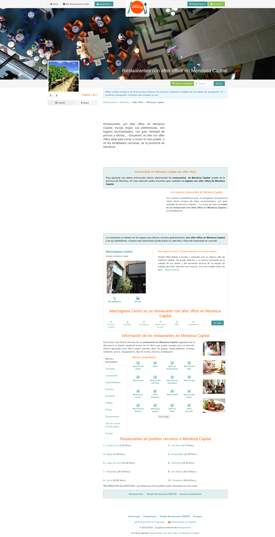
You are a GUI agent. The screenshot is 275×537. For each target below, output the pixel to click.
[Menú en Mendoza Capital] (155, 363)
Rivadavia (178, 480)
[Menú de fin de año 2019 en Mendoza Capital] (138, 391)
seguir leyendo (172, 269)
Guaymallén (177, 454)
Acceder (217, 4)
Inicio (55, 4)
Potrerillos (112, 471)
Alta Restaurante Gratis (77, 4)
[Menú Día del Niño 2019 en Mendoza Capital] (189, 363)
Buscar (219, 83)
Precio (108, 409)
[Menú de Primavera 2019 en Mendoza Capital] (155, 391)
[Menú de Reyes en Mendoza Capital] (172, 405)
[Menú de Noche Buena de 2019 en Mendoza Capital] (172, 363)
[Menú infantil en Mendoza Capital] (172, 391)
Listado (61, 102)
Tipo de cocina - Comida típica (113, 425)
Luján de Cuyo (114, 463)
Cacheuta (176, 463)
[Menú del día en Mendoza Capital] (189, 377)
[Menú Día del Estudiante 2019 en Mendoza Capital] (172, 377)
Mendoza (124, 102)
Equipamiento (112, 416)
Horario (109, 433)
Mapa (85, 102)
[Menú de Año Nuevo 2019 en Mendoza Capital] (189, 391)
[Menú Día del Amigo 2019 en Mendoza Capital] (138, 363)
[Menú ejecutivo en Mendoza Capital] (189, 405)
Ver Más (217, 323)
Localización (111, 375)
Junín (109, 480)
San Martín (177, 471)
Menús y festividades (111, 360)
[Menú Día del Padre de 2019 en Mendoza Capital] (155, 377)
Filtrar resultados (183, 83)
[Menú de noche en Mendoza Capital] (138, 377)
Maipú (110, 454)
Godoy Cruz (113, 445)
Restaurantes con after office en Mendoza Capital (174, 533)
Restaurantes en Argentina (151, 522)
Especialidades (112, 382)
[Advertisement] (161, 114)
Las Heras (176, 445)
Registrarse (197, 4)
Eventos (109, 389)
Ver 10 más (164, 417)
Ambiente (110, 396)
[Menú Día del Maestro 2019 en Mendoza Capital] (138, 405)
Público (109, 403)
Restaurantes (110, 102)
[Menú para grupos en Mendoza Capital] (155, 405)
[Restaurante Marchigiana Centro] (126, 277)
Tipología (110, 368)
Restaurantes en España (183, 522)
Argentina (104, 4)
